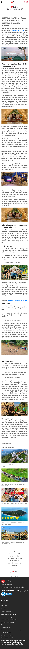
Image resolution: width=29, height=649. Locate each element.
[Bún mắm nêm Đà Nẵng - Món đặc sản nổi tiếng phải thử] (14, 495)
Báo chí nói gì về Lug (14, 563)
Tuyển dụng (4, 605)
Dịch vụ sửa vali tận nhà (7, 637)
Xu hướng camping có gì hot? (17, 300)
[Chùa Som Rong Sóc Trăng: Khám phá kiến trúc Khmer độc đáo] (14, 533)
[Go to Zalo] (24, 591)
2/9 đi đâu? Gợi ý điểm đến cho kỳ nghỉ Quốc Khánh (13, 465)
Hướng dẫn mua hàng (6, 617)
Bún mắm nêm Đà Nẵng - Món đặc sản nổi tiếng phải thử (14, 504)
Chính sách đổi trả (5, 627)
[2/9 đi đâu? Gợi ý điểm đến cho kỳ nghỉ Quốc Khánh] (14, 456)
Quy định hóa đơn (5, 624)
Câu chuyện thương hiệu (14, 558)
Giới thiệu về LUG (5, 603)
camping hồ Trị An (18, 30)
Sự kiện (14, 565)
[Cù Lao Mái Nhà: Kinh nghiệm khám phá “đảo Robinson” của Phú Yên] (14, 514)
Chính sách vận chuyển (7, 635)
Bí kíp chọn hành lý (14, 554)
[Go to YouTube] (18, 591)
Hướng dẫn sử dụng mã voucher (9, 619)
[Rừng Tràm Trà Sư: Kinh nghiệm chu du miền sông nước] (14, 475)
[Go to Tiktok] (26, 591)
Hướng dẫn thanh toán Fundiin (8, 614)
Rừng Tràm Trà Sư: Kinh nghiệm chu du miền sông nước (13, 484)
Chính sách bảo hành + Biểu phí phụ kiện (11, 630)
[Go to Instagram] (21, 591)
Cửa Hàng (3, 608)
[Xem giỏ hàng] (27, 2)
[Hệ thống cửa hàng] (24, 2)
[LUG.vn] (14, 1)
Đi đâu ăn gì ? (14, 556)
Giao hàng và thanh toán (7, 622)
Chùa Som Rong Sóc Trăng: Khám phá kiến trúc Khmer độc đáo (13, 542)
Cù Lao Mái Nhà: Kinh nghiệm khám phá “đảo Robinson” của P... (13, 523)
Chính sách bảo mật (6, 632)
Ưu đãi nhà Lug (14, 560)
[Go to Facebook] (16, 591)
